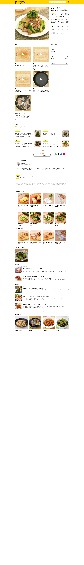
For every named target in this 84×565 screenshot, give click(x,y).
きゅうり (53, 49)
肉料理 (20, 336)
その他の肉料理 (25, 336)
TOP (16, 336)
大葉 (52, 56)
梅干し (52, 53)
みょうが (53, 51)
